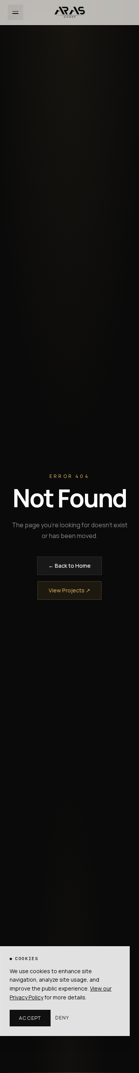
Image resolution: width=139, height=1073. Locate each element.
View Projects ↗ (69, 590)
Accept (30, 1017)
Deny (62, 1018)
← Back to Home (69, 565)
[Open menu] (15, 12)
